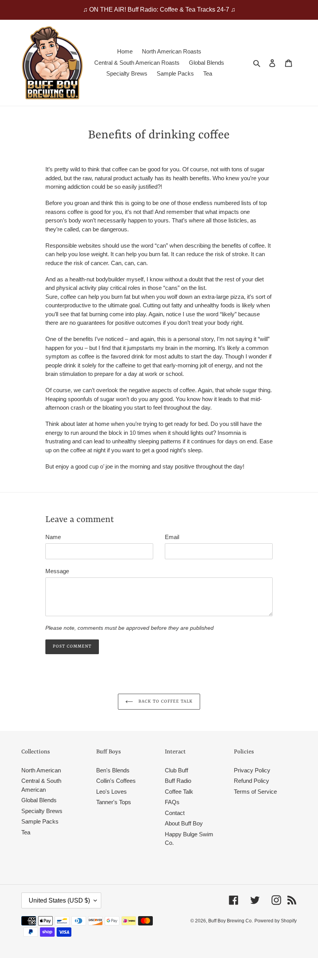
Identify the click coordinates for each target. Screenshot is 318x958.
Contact (175, 813)
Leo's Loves (111, 791)
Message (57, 571)
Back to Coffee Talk (165, 701)
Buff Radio (178, 780)
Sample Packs (40, 821)
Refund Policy (251, 780)
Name (53, 537)
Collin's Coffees (116, 780)
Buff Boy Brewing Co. (230, 921)
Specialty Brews (41, 811)
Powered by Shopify (275, 921)
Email (172, 537)
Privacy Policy (252, 770)
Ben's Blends (113, 770)
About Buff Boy (184, 823)
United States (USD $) (59, 900)
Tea (25, 832)
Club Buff (176, 770)
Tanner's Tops (113, 802)
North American (41, 770)
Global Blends (39, 800)
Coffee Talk (179, 791)
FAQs (172, 802)
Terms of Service (255, 791)
